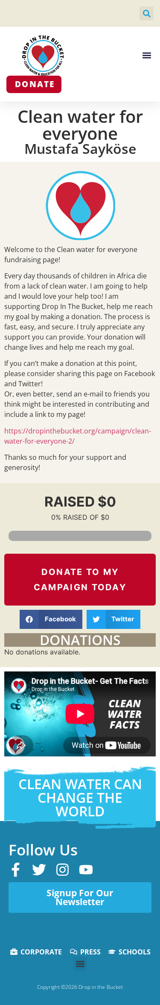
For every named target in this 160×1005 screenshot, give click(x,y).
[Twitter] (39, 870)
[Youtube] (86, 870)
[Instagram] (62, 870)
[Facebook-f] (16, 870)
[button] (147, 13)
